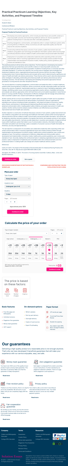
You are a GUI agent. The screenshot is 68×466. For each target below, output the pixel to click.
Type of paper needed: (11, 230)
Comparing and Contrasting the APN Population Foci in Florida (53, 166)
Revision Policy (22, 448)
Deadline (7, 191)
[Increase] (61, 233)
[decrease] (7, 202)
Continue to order (10, 159)
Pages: (53, 230)
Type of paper (9, 175)
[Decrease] (52, 233)
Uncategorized (6, 20)
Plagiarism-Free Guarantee (26, 443)
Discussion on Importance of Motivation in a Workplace (18, 166)
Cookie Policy (22, 437)
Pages (6, 198)
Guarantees (21, 434)
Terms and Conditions (24, 451)
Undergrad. (22, 239)
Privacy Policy (22, 445)
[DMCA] (58, 443)
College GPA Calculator (8, 439)
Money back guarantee (25, 440)
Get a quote (28, 159)
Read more (6, 375)
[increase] (15, 202)
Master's (47, 239)
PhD (58, 239)
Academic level (9, 183)
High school (10, 239)
